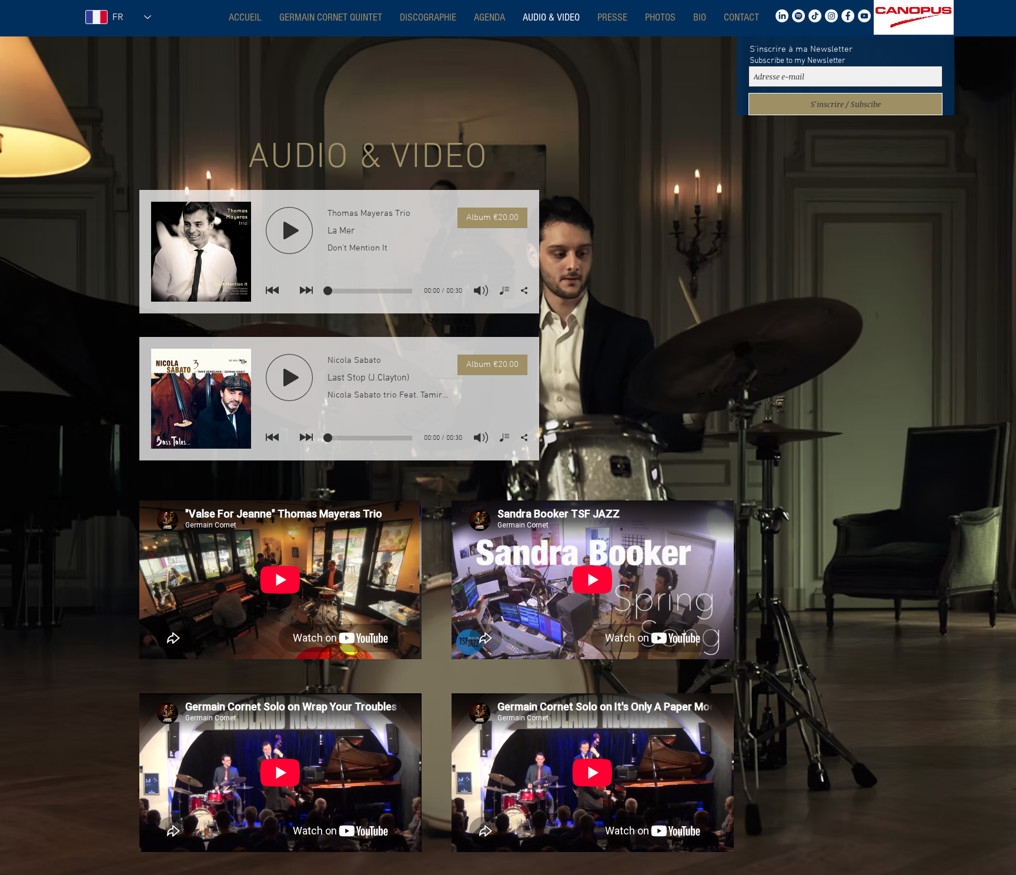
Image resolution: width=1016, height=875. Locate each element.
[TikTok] (814, 15)
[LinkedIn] (782, 15)
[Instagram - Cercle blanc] (831, 15)
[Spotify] (798, 15)
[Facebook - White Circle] (847, 15)
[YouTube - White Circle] (864, 15)
